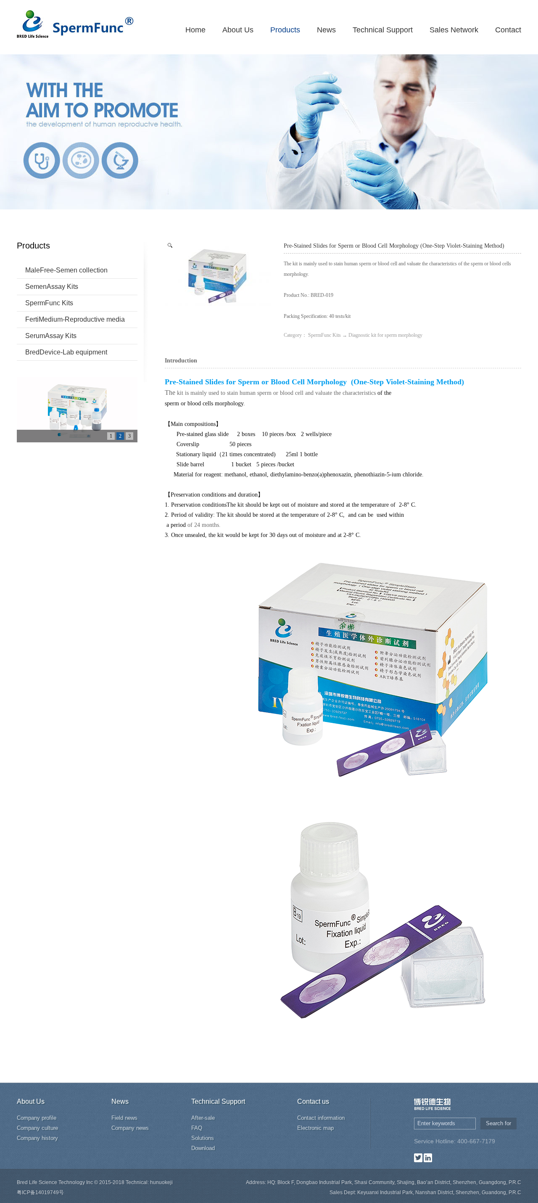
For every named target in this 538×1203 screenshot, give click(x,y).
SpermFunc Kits (49, 303)
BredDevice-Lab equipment (66, 352)
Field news (124, 1118)
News (326, 30)
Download (203, 1148)
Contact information (321, 1118)
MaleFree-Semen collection (66, 270)
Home (195, 30)
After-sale (203, 1118)
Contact (508, 30)
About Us (237, 30)
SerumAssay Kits (50, 335)
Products (285, 30)
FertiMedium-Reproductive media (75, 319)
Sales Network (454, 30)
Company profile (36, 1118)
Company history (37, 1138)
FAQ (196, 1128)
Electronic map (315, 1128)
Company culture (37, 1128)
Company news (130, 1128)
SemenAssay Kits (51, 286)
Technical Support (383, 30)
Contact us (313, 1101)
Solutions (202, 1138)
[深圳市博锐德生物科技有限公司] (75, 22)
